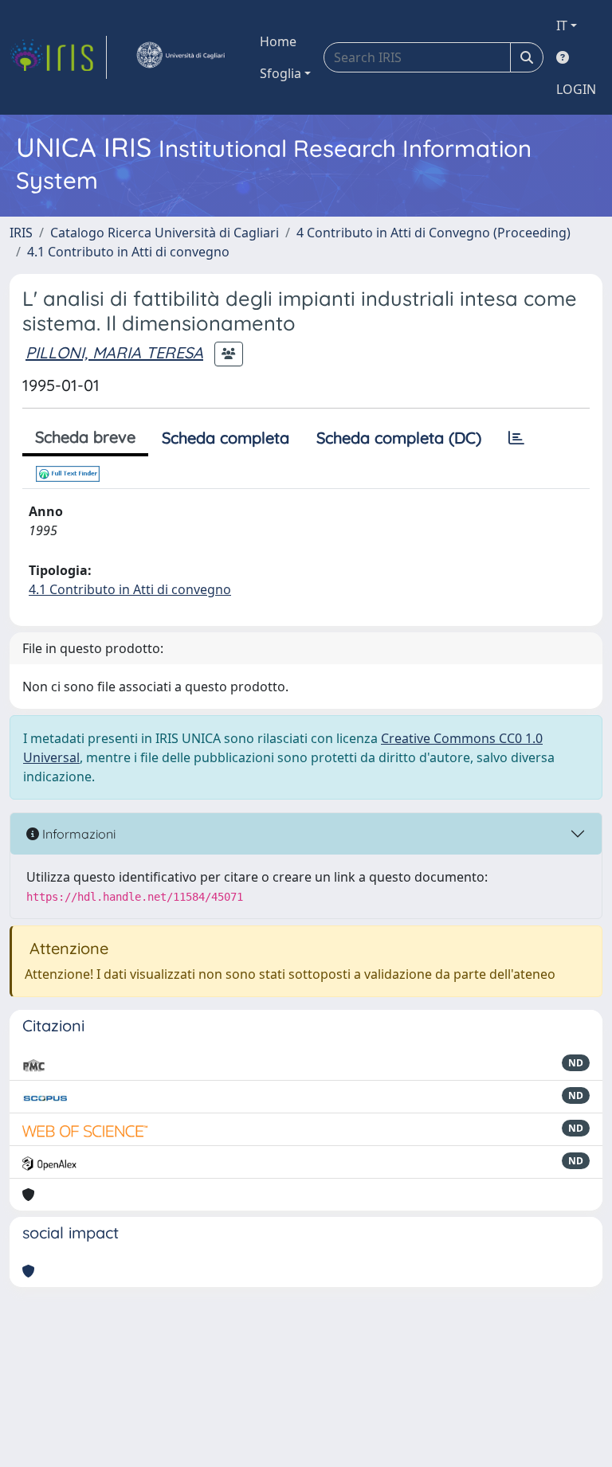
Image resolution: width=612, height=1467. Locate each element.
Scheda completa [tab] (225, 438)
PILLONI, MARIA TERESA (114, 352)
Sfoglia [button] (280, 73)
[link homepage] (58, 57)
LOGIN (576, 89)
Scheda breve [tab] (85, 437)
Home (278, 41)
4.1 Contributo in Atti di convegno (128, 251)
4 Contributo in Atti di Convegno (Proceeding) (433, 232)
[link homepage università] (180, 57)
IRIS (21, 232)
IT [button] (561, 25)
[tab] (516, 438)
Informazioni (77, 834)
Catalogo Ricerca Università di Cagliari (164, 232)
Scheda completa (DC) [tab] (398, 438)
